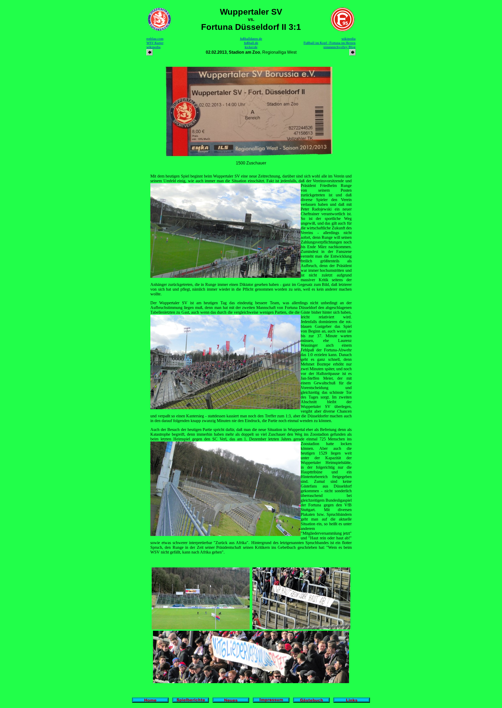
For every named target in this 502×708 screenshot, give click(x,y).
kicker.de (251, 47)
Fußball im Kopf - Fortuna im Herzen (330, 43)
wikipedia (153, 47)
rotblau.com (154, 39)
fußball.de (251, 43)
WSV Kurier (154, 43)
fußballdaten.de (251, 39)
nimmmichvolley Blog (339, 47)
